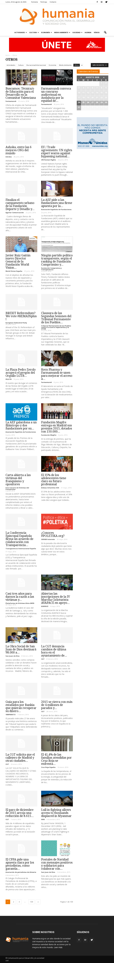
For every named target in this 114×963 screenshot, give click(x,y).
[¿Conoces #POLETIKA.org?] (57, 521)
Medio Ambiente (61, 32)
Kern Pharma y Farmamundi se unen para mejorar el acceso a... (56, 374)
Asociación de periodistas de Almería (21, 872)
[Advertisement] (92, 169)
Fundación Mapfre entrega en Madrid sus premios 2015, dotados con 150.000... (56, 427)
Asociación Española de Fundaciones (56, 209)
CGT (42, 659)
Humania (34, 2)
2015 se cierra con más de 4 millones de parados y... (56, 705)
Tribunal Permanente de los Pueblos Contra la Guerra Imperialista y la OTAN (56, 327)
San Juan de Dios (12, 656)
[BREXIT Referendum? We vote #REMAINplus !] (21, 302)
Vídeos (97, 32)
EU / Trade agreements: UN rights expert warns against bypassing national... (56, 151)
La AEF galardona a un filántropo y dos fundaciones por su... (21, 425)
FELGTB (8, 379)
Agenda (88, 32)
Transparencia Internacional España (21, 548)
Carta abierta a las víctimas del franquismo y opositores (18, 479)
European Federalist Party (16, 323)
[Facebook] (97, 2)
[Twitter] (106, 2)
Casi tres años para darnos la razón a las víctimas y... (20, 596)
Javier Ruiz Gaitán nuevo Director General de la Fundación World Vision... (18, 261)
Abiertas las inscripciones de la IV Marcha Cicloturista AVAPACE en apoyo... (55, 598)
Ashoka (9, 157)
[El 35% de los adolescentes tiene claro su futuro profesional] (57, 464)
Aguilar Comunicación (15, 212)
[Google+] (102, 2)
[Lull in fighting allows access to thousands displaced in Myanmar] (57, 798)
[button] (105, 32)
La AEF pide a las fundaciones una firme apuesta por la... (56, 203)
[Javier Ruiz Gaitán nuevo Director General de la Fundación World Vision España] (21, 244)
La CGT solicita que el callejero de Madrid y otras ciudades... (20, 757)
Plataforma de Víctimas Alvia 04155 (20, 603)
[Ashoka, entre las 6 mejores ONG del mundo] (21, 136)
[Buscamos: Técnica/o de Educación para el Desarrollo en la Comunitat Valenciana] (21, 77)
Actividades (19, 32)
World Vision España (14, 271)
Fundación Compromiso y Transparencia (51, 269)
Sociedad (76, 32)
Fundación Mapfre (48, 435)
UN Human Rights (48, 160)
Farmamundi (11, 101)
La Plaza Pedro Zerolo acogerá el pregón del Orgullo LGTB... (21, 372)
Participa (43, 2)
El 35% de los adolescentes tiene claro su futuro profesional (53, 479)
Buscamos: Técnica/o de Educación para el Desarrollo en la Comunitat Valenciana (21, 93)
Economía (45, 32)
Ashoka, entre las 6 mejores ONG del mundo (19, 150)
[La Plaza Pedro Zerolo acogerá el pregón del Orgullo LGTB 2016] (21, 358)
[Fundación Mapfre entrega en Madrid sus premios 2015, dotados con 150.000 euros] (57, 411)
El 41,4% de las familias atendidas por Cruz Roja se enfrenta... (56, 759)
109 (31, 902)
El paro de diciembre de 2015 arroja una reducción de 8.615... (20, 813)
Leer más (58, 947)
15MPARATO (10, 714)
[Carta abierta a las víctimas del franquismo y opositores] (21, 464)
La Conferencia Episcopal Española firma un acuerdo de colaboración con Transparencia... (19, 539)
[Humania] (57, 16)
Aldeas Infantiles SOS (50, 488)
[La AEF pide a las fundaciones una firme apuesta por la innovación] (57, 189)
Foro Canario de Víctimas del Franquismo (17, 488)
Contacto (53, 2)
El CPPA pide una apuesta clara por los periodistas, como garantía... (20, 864)
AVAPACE (44, 606)
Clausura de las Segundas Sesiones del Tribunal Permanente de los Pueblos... (56, 317)
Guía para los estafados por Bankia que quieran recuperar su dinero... (21, 706)
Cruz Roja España (48, 767)
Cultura (33, 32)
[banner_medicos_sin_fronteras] (57, 45)
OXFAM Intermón (48, 539)
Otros (77, 65)
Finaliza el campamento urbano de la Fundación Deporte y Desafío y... (20, 204)
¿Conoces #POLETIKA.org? (53, 534)
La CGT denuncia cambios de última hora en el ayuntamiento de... (54, 651)
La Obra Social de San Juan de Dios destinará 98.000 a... (21, 649)
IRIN (43, 819)
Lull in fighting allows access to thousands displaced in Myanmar (56, 813)
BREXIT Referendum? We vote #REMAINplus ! (21, 316)
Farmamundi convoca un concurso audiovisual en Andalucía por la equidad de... (56, 95)
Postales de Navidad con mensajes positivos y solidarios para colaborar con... (57, 864)
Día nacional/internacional (36, 65)
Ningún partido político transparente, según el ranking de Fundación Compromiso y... (57, 260)
